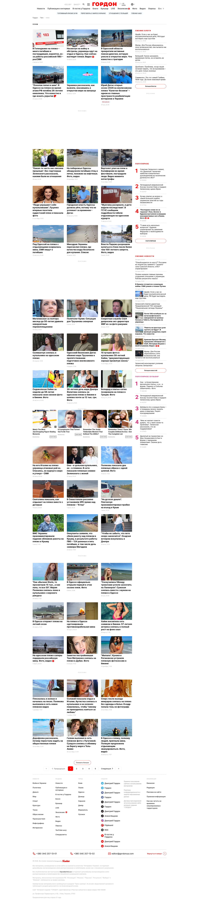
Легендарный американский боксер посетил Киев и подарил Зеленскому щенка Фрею (153, 187)
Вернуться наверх (154, 854)
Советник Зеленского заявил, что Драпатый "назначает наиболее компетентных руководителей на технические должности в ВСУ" (152, 173)
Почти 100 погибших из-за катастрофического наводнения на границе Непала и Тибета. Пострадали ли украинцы (150, 318)
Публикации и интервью (58, 8)
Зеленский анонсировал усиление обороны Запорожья (149, 364)
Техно (35, 810)
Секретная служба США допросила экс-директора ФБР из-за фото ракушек (115, 321)
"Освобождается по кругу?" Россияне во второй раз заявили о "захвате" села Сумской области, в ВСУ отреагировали (150, 265)
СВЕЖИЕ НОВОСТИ (144, 256)
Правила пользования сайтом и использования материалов (132, 784)
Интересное (37, 828)
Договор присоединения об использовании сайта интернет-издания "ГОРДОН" (132, 804)
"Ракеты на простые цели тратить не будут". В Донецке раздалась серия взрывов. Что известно (150, 331)
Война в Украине (39, 783)
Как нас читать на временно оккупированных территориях (154, 804)
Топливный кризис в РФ (67, 13)
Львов (80, 788)
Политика (37, 788)
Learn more (53, 436)
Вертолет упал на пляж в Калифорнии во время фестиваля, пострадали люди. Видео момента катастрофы (114, 173)
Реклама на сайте (154, 792)
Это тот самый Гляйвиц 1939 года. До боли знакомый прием (150, 78)
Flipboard (109, 825)
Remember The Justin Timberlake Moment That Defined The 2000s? (93, 432)
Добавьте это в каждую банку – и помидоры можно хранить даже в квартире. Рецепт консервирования (153, 410)
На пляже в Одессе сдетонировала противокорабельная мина (81, 624)
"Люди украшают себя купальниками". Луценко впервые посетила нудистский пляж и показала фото (48, 210)
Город (80, 779)
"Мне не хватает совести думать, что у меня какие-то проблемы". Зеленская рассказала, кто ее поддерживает (151, 424)
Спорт (35, 801)
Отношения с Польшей (118, 13)
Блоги (95, 8)
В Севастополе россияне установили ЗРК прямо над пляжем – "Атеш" (81, 502)
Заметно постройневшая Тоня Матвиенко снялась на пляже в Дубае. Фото (81, 658)
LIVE (113, 8)
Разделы (58, 779)
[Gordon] (104, 4)
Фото (134, 8)
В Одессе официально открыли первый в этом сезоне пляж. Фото (79, 585)
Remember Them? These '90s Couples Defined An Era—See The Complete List (120, 432)
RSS (106, 830)
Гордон (35, 18)
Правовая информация (156, 796)
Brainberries (36, 436)
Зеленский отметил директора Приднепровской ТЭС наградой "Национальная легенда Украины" (149, 306)
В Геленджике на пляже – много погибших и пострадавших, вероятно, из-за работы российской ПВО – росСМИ (48, 54)
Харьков (81, 801)
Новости (41, 8)
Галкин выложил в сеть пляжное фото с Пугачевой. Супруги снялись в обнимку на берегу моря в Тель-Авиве (81, 743)
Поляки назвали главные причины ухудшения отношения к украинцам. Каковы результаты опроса (150, 276)
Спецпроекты (61, 835)
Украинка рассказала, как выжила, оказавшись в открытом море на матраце (81, 88)
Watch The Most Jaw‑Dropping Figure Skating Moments (44, 432)
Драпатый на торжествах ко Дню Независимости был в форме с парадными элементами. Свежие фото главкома (151, 440)
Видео (143, 8)
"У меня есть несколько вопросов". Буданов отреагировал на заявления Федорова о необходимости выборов (151, 229)
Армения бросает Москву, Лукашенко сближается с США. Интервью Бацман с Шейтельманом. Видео (150, 342)
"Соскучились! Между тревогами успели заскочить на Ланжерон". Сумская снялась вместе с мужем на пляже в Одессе (116, 587)
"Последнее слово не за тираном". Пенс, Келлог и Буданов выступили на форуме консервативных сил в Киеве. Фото (153, 214)
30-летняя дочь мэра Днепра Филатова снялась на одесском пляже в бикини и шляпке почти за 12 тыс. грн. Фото (82, 394)
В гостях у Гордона (81, 8)
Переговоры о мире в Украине (93, 13)
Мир (34, 796)
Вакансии (151, 783)
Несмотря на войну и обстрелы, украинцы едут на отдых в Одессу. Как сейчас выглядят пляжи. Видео (82, 52)
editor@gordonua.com (123, 853)
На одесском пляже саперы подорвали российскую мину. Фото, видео (47, 658)
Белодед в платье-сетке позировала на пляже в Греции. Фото (114, 392)
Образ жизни (38, 814)
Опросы (152, 8)
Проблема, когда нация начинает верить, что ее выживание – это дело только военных (150, 69)
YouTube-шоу (61, 830)
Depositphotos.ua (66, 872)
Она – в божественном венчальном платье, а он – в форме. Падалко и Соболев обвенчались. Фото (151, 385)
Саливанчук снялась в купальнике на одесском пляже (46, 355)
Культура (36, 805)
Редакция (151, 788)
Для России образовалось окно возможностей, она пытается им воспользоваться (150, 47)
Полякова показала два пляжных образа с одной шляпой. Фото (114, 468)
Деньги (35, 792)
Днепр (80, 805)
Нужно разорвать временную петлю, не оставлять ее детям (149, 58)
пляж (47, 18)
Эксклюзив (123, 8)
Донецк (81, 796)
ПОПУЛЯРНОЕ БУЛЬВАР (147, 376)
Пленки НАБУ (136, 13)
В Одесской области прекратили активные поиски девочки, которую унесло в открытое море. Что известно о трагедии (116, 54)
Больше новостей (150, 370)
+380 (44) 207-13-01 (46, 853)
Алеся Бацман (111, 816)
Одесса (81, 792)
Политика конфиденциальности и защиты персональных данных (132, 793)
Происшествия (39, 819)
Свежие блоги (143, 31)
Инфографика (38, 823)
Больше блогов (150, 86)
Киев (80, 783)
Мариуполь (83, 810)
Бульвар (104, 8)
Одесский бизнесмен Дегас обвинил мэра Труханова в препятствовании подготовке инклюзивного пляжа (81, 358)
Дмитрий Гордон (112, 783)
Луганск (81, 814)
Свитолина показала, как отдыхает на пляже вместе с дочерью (48, 502)
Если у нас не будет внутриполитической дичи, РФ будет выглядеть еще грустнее (150, 36)
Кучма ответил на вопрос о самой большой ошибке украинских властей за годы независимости (151, 199)
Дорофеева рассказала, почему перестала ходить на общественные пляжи (48, 741)
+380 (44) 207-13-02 (84, 853)
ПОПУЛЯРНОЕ (142, 164)
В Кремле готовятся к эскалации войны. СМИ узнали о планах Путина (150, 285)
